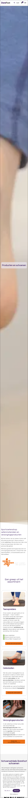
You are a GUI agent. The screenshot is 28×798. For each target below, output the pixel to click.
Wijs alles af (7, 790)
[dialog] (14, 399)
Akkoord (16, 790)
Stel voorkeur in (14, 794)
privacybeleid (6, 786)
